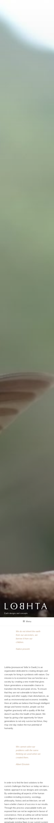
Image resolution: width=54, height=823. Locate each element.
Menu (28, 621)
